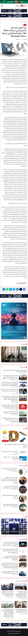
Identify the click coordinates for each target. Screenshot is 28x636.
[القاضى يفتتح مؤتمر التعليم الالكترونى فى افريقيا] (23, 499)
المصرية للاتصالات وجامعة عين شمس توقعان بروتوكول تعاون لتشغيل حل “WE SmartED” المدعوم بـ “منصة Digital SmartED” (10, 398)
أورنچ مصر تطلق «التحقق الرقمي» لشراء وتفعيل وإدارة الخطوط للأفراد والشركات (15, 371)
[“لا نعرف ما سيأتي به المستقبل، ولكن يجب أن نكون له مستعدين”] (23, 472)
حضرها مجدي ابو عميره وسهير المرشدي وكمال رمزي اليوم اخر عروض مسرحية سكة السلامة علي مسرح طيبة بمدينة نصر (9, 479)
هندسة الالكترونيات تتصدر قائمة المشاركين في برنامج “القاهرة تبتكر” (10, 487)
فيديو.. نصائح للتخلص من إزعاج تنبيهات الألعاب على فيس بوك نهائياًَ (14, 532)
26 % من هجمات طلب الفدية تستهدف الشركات (10, 452)
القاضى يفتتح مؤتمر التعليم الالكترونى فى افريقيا (10, 496)
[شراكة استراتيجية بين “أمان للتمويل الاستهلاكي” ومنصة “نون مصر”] (23, 413)
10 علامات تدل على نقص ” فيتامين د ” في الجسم (15, 445)
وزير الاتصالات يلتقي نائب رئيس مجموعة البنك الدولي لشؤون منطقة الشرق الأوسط (10, 557)
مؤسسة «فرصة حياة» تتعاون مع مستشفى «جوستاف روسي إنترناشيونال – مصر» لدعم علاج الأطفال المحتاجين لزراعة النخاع (21, 594)
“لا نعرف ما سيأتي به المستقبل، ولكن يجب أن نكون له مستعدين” (10, 469)
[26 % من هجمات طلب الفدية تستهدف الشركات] (23, 452)
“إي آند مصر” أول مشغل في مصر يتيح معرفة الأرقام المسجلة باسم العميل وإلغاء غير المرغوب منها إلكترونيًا (10, 406)
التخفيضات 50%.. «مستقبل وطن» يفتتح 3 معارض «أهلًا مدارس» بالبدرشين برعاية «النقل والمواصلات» (7, 594)
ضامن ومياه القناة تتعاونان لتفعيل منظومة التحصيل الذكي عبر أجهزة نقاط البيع (21, 610)
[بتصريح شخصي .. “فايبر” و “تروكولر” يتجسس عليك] (23, 458)
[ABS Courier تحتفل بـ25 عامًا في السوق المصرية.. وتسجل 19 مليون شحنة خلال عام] (23, 391)
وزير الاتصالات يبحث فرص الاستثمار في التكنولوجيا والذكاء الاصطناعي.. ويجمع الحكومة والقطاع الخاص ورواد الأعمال (9, 384)
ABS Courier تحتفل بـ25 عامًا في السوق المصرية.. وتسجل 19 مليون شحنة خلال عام (9, 390)
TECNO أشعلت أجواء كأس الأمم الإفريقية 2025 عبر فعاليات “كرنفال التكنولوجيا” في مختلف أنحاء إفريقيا (10, 543)
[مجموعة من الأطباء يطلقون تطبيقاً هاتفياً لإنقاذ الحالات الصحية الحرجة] (23, 508)
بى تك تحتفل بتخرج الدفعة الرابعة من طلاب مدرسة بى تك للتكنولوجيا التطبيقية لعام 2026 (10, 419)
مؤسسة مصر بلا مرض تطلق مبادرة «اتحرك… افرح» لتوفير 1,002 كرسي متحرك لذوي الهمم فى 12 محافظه (10, 377)
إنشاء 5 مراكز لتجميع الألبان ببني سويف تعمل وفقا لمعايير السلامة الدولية (9, 572)
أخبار (21, 22)
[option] (14, 526)
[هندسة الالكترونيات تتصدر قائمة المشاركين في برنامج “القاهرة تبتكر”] (23, 490)
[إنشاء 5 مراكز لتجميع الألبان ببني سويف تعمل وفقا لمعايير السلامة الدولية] (23, 573)
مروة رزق (23, 39)
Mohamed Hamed (16, 633)
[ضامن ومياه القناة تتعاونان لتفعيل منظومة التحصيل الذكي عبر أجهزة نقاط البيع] (21, 604)
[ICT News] (21, 6)
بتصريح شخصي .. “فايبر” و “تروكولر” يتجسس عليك (10, 457)
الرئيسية (24, 22)
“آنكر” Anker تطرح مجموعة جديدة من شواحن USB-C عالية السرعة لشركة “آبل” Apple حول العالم (10, 550)
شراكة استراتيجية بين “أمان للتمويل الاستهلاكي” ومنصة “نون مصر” (10, 412)
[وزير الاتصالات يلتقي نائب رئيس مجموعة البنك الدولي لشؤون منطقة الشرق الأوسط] (23, 558)
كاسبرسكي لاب (21, 283)
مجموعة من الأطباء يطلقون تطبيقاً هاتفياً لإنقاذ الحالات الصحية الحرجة (10, 505)
